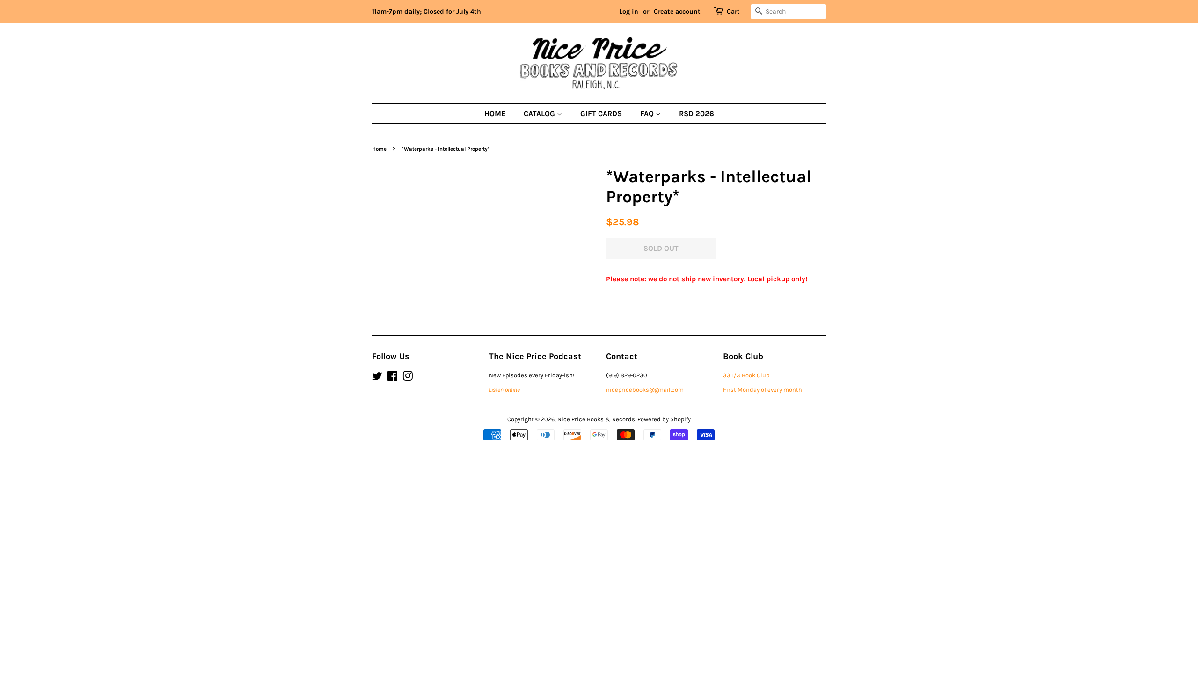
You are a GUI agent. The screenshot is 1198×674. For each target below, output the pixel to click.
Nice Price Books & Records (596, 419)
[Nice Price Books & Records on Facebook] (392, 377)
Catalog (540, 113)
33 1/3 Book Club (746, 375)
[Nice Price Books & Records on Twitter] (377, 377)
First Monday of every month (762, 389)
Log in (628, 11)
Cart (733, 11)
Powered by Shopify (664, 419)
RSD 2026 (696, 113)
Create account (677, 11)
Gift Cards (601, 113)
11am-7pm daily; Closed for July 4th (426, 11)
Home (494, 113)
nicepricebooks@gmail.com (645, 389)
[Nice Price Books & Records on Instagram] (407, 377)
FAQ (648, 113)
